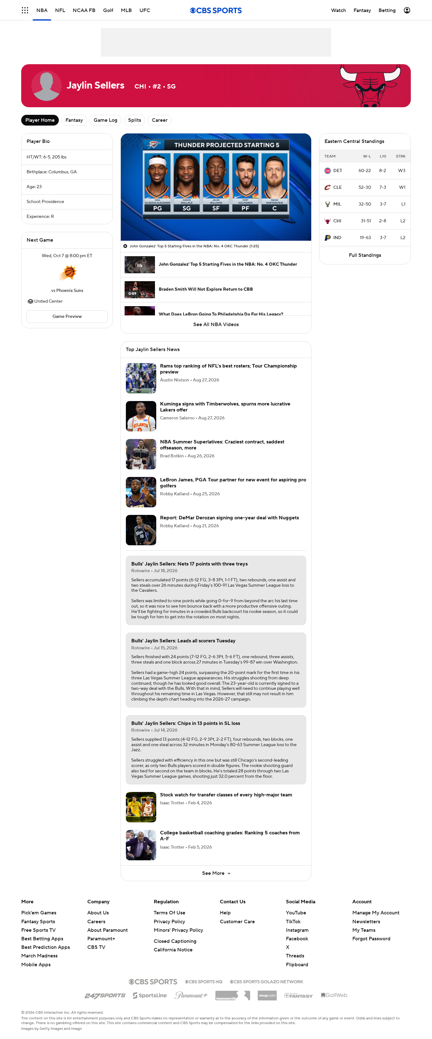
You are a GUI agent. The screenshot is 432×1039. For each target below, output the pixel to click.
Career (160, 120)
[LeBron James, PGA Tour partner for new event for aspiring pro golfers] (141, 500)
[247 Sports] (105, 1002)
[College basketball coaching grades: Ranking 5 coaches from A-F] (141, 853)
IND (337, 238)
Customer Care (237, 929)
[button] (132, 232)
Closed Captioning (175, 949)
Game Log (105, 120)
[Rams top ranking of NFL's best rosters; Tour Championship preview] (141, 386)
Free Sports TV (38, 938)
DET (337, 171)
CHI (337, 221)
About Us (98, 920)
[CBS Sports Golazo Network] (266, 989)
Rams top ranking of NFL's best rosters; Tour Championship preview (228, 376)
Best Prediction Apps (45, 955)
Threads (295, 963)
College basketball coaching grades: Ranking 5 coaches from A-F (230, 843)
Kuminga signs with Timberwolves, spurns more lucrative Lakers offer (225, 414)
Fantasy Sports (38, 929)
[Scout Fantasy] (298, 1002)
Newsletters (366, 929)
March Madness (39, 963)
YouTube (296, 920)
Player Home (40, 120)
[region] (216, 187)
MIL (337, 204)
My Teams (363, 938)
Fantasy (74, 120)
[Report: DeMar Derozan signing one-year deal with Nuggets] (141, 538)
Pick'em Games (38, 920)
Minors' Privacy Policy (178, 938)
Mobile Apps (36, 972)
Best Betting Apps (42, 946)
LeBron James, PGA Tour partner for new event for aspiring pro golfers (233, 490)
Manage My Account (375, 920)
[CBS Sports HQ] (203, 989)
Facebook (297, 946)
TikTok (293, 929)
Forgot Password (371, 946)
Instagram (297, 938)
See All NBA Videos (216, 324)
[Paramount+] (191, 1002)
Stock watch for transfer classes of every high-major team (226, 802)
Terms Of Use (169, 920)
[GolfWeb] (334, 1003)
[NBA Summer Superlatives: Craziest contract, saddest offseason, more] (141, 462)
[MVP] (267, 1001)
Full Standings (365, 255)
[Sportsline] (150, 1002)
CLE (337, 187)
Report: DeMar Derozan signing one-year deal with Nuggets (229, 525)
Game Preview (67, 316)
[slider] (216, 222)
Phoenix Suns (69, 291)
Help (225, 920)
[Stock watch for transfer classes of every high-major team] (141, 815)
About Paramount (107, 938)
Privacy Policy (169, 929)
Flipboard (297, 972)
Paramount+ (101, 946)
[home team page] (67, 273)
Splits (134, 120)
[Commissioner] (232, 1001)
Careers (96, 929)
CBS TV (96, 955)
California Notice (173, 957)
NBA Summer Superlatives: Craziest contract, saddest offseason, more (222, 452)
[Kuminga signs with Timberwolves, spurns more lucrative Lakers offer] (141, 424)
